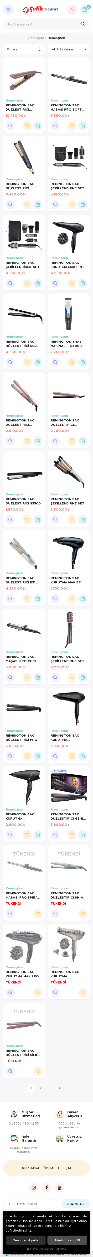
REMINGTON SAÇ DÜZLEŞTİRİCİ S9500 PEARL (23, 343)
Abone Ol (75, 1204)
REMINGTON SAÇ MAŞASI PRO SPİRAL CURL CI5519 (23, 895)
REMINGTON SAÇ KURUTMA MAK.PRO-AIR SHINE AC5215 (23, 974)
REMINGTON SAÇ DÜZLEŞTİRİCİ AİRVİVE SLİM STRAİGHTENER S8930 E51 (20, 107)
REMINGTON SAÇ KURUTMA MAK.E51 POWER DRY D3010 (67, 580)
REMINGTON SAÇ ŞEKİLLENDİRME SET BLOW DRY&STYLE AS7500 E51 (67, 186)
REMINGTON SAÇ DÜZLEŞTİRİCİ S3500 (23, 501)
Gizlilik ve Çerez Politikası (48, 1249)
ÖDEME (49, 1168)
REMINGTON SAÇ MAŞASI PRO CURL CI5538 (21, 659)
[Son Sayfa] (59, 1088)
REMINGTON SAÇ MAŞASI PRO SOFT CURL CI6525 (66, 107)
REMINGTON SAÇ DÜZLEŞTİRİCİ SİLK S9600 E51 (21, 1052)
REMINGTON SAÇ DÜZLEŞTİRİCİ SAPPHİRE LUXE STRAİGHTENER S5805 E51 (20, 186)
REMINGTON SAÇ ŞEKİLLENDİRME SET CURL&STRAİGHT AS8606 (67, 659)
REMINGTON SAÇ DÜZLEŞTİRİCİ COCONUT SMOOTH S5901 (23, 422)
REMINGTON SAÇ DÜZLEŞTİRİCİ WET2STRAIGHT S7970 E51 (65, 422)
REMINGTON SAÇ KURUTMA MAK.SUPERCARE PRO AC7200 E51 (20, 816)
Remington (14, 100)
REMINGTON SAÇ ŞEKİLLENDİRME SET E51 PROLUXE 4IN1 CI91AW (67, 501)
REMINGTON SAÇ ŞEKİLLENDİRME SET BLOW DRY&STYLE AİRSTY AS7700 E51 (23, 264)
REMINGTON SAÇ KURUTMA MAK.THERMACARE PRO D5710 (66, 737)
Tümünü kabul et (67, 1240)
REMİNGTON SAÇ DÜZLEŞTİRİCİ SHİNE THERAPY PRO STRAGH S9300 (68, 895)
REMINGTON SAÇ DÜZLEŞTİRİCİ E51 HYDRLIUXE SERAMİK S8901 (23, 580)
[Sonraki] (50, 1088)
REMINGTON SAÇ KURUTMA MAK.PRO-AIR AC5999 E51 (68, 264)
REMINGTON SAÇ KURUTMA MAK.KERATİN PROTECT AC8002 (66, 974)
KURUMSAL (31, 1168)
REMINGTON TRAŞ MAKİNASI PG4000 (66, 343)
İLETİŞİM (64, 1168)
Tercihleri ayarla (25, 1240)
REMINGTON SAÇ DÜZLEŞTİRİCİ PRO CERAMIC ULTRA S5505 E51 (21, 737)
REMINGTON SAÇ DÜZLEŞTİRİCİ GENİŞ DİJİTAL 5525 (68, 816)
